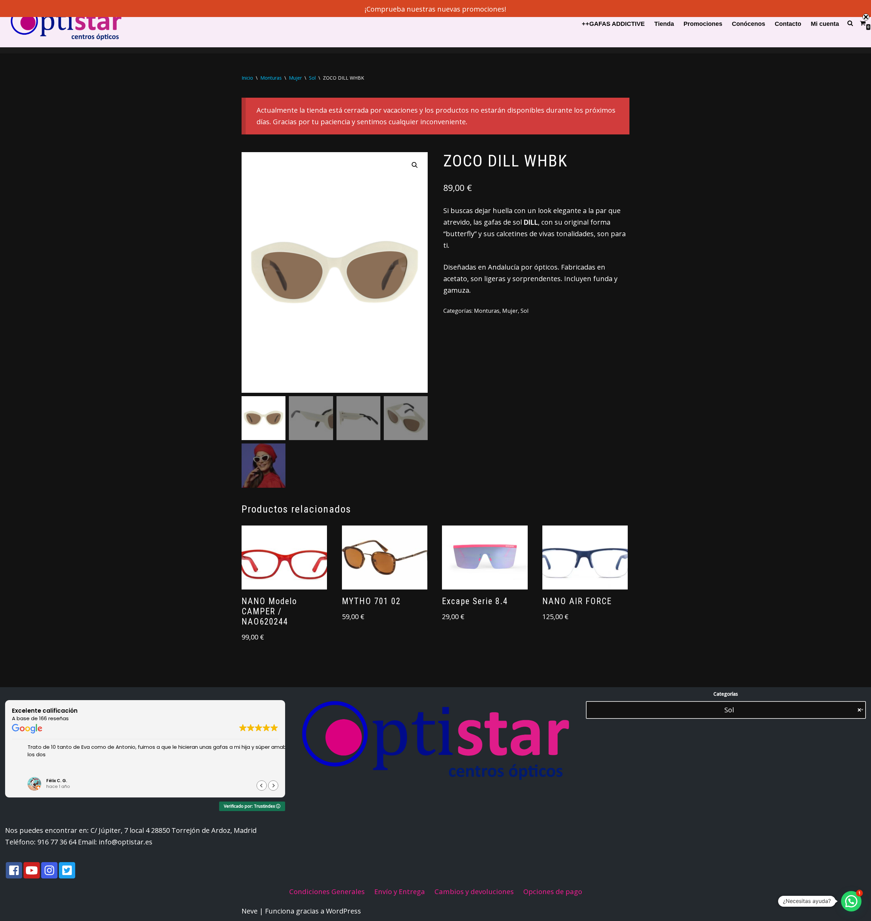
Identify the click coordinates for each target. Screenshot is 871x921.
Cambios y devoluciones (474, 891)
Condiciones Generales (327, 891)
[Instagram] (49, 870)
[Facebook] (14, 870)
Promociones (703, 23)
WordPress (343, 911)
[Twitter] (67, 870)
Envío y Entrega (399, 891)
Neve (250, 911)
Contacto (788, 23)
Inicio (247, 78)
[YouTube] (31, 870)
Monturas (271, 78)
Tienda (664, 23)
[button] (415, 165)
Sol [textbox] (787, 709)
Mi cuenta (825, 23)
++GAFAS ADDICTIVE (613, 23)
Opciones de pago (552, 891)
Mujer (295, 78)
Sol (312, 78)
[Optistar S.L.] (64, 23)
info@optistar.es (125, 841)
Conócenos (748, 23)
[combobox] (726, 710)
